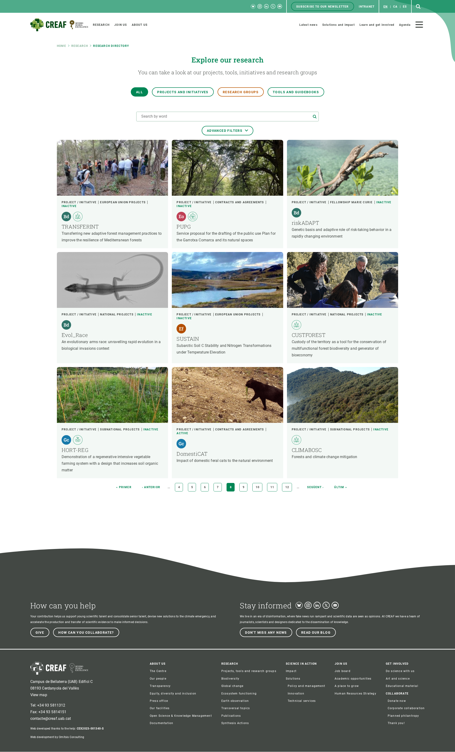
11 (273, 487)
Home (61, 46)
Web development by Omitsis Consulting (57, 737)
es (405, 6)
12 (288, 487)
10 (259, 487)
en (385, 6)
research (79, 46)
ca (395, 6)
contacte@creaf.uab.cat (50, 718)
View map (38, 695)
